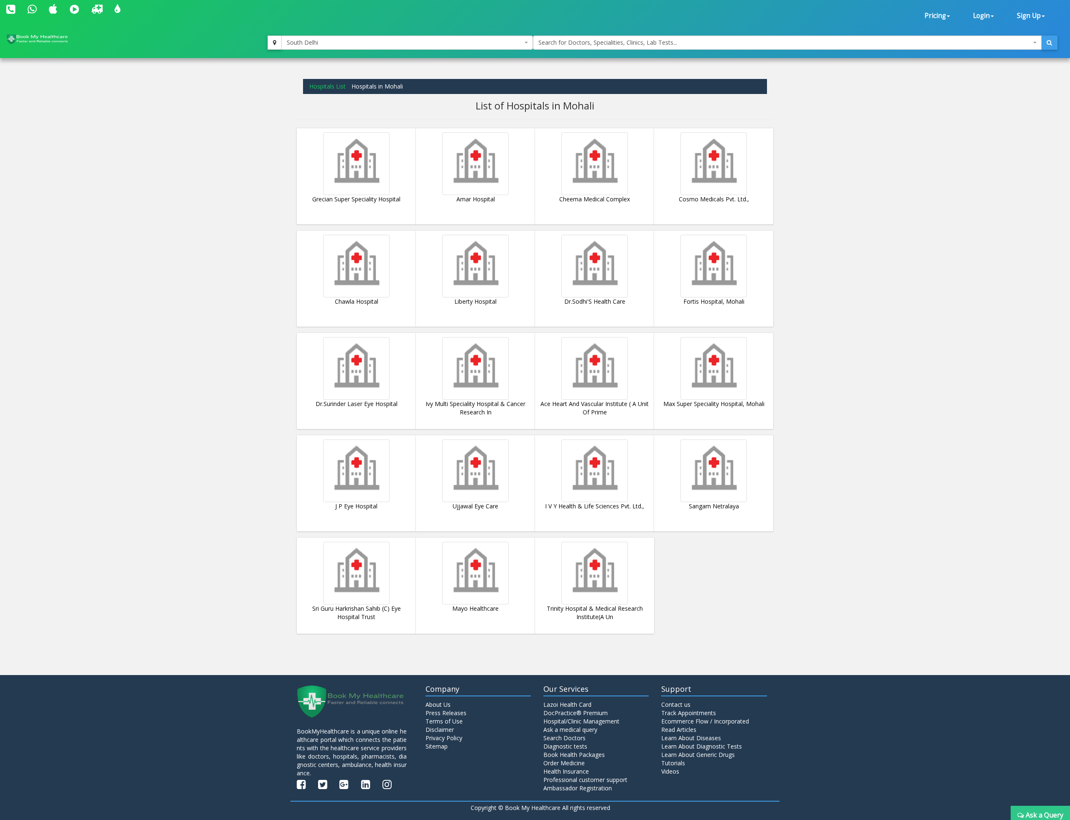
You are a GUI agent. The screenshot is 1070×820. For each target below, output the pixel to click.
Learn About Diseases (691, 738)
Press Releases (445, 713)
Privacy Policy (443, 738)
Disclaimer (439, 730)
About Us (438, 704)
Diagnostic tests (565, 746)
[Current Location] (275, 43)
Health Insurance (566, 771)
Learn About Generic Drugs (698, 755)
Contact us (675, 704)
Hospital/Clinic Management (581, 721)
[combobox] (407, 43)
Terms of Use (444, 721)
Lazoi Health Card (567, 704)
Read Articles (678, 730)
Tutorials (673, 763)
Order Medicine (564, 763)
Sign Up (1029, 15)
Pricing (935, 15)
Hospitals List (327, 86)
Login (981, 15)
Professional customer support (585, 780)
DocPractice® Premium (575, 713)
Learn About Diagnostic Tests (701, 746)
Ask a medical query (570, 730)
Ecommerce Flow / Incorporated (705, 721)
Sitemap (436, 746)
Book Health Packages (574, 755)
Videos (670, 771)
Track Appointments (688, 713)
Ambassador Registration (577, 788)
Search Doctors (564, 738)
